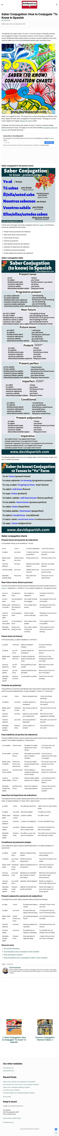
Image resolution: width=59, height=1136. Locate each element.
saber (41, 225)
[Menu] (2, 4)
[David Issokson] (5, 974)
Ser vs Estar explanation (12, 948)
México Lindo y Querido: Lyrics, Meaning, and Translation (19, 1081)
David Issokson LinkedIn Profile (12, 1118)
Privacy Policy (7, 1096)
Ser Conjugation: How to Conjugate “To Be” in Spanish (21, 951)
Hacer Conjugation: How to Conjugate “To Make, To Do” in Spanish (25, 957)
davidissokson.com (8, 1070)
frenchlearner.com (8, 1068)
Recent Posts (10, 964)
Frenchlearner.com (8, 1122)
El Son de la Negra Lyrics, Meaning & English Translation (19, 1093)
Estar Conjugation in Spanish (13, 954)
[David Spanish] (29, 4)
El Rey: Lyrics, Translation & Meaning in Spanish (16, 1087)
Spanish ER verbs (25, 121)
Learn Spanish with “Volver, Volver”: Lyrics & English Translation (21, 1084)
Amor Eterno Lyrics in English (11, 1090)
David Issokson (6, 20)
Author (3, 964)
